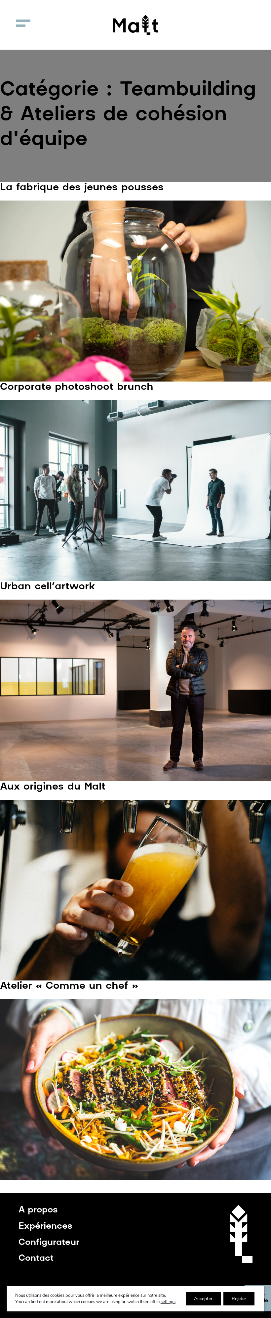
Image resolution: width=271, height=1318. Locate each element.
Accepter (203, 1298)
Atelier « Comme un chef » (69, 986)
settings (168, 1302)
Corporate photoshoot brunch (76, 387)
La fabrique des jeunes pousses (82, 188)
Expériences (45, 1226)
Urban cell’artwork (47, 587)
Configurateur (49, 1242)
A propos (38, 1210)
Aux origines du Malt (52, 787)
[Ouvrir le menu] (23, 23)
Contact (36, 1258)
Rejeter (239, 1298)
